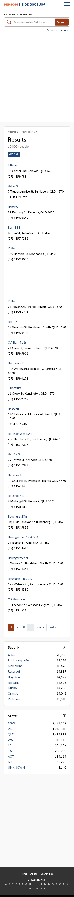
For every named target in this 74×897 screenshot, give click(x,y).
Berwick (13, 682)
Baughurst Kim (17, 516)
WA (10, 740)
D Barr (12, 248)
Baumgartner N (18, 558)
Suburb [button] (13, 647)
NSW (11, 723)
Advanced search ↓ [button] (58, 30)
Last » (52, 627)
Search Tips (47, 873)
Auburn (12, 655)
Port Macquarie (18, 660)
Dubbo (12, 688)
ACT (11, 756)
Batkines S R (16, 495)
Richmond (14, 699)
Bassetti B (14, 409)
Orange (13, 693)
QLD (11, 734)
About (33, 873)
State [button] (12, 716)
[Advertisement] (37, 76)
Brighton (14, 677)
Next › (40, 627)
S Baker (13, 165)
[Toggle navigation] (67, 4)
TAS (10, 751)
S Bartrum (14, 388)
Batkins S (14, 454)
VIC (10, 729)
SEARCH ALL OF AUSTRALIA (20, 14)
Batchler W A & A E (20, 433)
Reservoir (14, 671)
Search (62, 22)
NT (10, 762)
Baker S (13, 186)
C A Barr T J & (17, 342)
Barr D (12, 321)
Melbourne (15, 666)
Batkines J (14, 475)
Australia (13, 131)
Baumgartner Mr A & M (23, 537)
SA (9, 745)
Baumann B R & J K (20, 578)
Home (24, 873)
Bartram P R (16, 363)
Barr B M (14, 227)
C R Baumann (16, 599)
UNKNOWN (16, 767)
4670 (12, 154)
